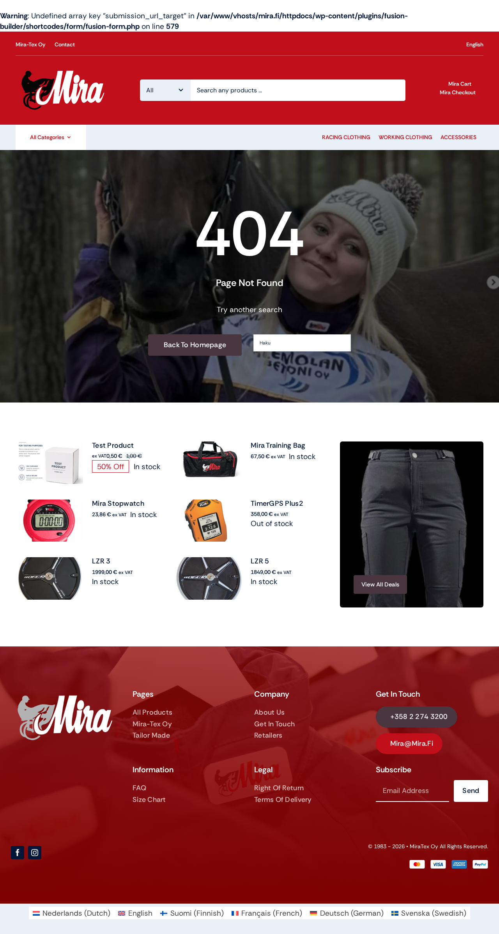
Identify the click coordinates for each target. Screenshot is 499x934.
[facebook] (17, 852)
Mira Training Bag (278, 445)
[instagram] (34, 852)
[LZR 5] (208, 562)
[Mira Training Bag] (208, 447)
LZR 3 (101, 561)
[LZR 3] (49, 562)
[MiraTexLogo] (65, 70)
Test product (113, 445)
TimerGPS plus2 (277, 503)
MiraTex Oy (424, 846)
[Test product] (49, 447)
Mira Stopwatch (118, 503)
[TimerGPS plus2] (208, 505)
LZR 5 (260, 561)
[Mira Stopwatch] (49, 505)
